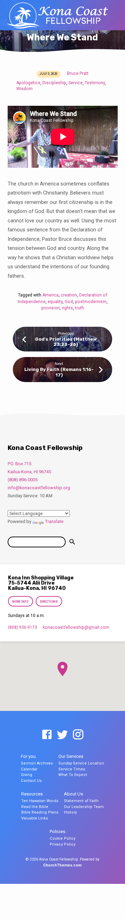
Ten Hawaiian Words (39, 801)
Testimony (95, 82)
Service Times (71, 769)
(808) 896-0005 (23, 479)
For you (28, 756)
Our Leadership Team (84, 807)
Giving (26, 775)
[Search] (72, 542)
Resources (32, 794)
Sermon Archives (37, 763)
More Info (20, 601)
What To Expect (72, 775)
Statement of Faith (81, 801)
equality (55, 301)
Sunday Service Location (81, 763)
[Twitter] (62, 735)
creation (69, 295)
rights (67, 308)
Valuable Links (34, 818)
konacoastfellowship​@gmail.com (76, 627)
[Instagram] (78, 735)
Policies (57, 831)
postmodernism (91, 301)
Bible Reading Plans (39, 812)
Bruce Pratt (78, 73)
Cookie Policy (62, 838)
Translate (54, 521)
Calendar (29, 769)
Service (75, 82)
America (50, 295)
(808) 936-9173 (22, 627)
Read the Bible (34, 807)
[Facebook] (47, 735)
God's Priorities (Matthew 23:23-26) (66, 341)
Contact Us (31, 780)
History (70, 812)
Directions (49, 601)
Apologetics (28, 82)
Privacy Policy (62, 844)
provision (50, 308)
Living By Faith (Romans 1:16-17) (59, 372)
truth (79, 308)
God (69, 301)
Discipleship (54, 82)
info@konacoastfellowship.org (39, 487)
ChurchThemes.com (62, 865)
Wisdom (24, 88)
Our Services (70, 756)
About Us (73, 794)
